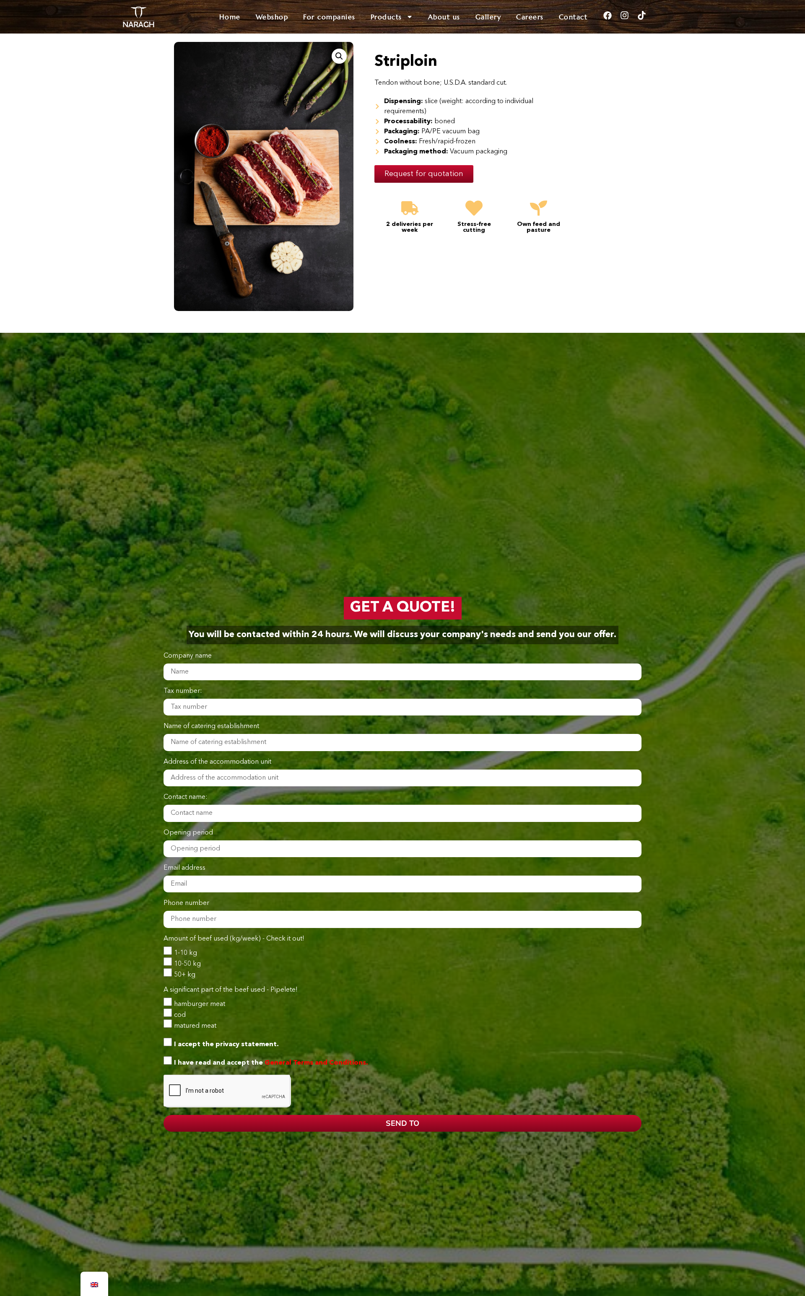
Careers (530, 17)
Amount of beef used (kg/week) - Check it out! (234, 939)
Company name (188, 656)
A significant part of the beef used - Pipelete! (231, 990)
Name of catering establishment (211, 726)
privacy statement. (247, 1044)
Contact (573, 17)
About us (444, 17)
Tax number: (183, 691)
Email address (184, 868)
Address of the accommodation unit (217, 762)
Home (230, 17)
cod (180, 1014)
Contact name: (186, 797)
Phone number (186, 903)
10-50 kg (187, 963)
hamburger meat (199, 1004)
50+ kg (184, 974)
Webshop (272, 17)
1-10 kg (185, 952)
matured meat (195, 1025)
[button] (339, 56)
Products (386, 17)
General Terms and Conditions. (316, 1062)
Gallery (488, 17)
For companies (329, 17)
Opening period (188, 832)
